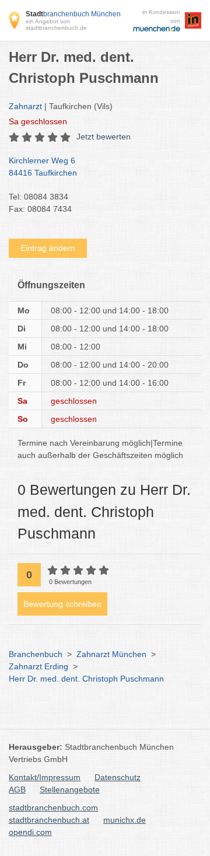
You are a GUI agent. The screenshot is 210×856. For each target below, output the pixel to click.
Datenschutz (117, 777)
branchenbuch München (73, 14)
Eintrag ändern (47, 248)
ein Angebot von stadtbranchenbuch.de (56, 24)
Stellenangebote (70, 789)
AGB (17, 789)
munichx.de (124, 819)
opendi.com (30, 832)
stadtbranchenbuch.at (49, 819)
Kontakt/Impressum (44, 777)
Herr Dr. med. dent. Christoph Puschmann (86, 678)
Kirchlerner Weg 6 (43, 166)
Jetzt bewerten (103, 136)
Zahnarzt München (111, 654)
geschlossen (38, 121)
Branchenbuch (35, 654)
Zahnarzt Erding (38, 666)
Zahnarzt (25, 106)
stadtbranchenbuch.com (53, 807)
